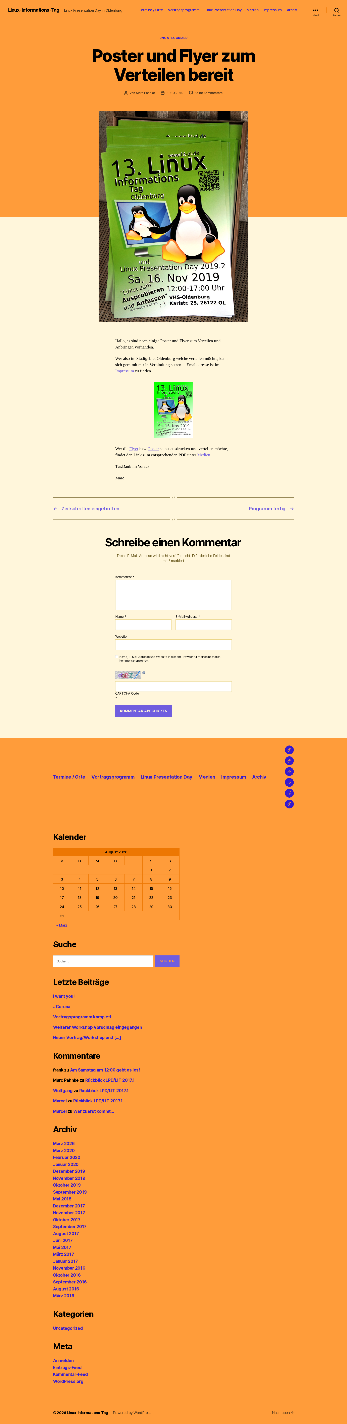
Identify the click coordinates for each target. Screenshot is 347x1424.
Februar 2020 (66, 1157)
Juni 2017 (63, 1240)
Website (121, 636)
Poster (153, 449)
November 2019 (69, 1178)
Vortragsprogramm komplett (82, 1016)
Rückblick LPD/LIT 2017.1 (110, 1080)
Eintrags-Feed (67, 1367)
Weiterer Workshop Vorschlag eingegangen (97, 1027)
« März (61, 925)
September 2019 (70, 1192)
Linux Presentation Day (223, 10)
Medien (252, 10)
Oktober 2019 (67, 1185)
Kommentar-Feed (70, 1374)
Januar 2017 (65, 1261)
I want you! (64, 996)
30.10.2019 (174, 93)
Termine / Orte (151, 10)
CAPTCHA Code (127, 693)
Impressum (272, 10)
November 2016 (69, 1268)
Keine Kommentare (209, 93)
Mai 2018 (62, 1198)
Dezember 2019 (69, 1171)
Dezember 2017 (69, 1205)
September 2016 (70, 1281)
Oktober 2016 (67, 1275)
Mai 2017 (62, 1247)
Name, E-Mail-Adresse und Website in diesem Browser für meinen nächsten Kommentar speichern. (169, 658)
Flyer (133, 449)
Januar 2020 (66, 1164)
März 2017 (63, 1254)
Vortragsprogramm (183, 10)
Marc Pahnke (145, 93)
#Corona (61, 1006)
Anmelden (63, 1360)
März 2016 (63, 1295)
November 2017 (69, 1212)
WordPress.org (68, 1381)
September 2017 (70, 1226)
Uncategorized (173, 38)
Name (120, 617)
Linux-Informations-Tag (33, 10)
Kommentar (124, 577)
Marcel (60, 1100)
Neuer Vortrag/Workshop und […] (87, 1037)
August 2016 (66, 1288)
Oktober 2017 (67, 1219)
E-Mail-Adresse (188, 617)
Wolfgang (63, 1090)
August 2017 (66, 1233)
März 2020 (64, 1150)
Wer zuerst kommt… (93, 1111)
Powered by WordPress (132, 1413)
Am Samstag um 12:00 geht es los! (105, 1070)
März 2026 (64, 1143)
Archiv (292, 10)
